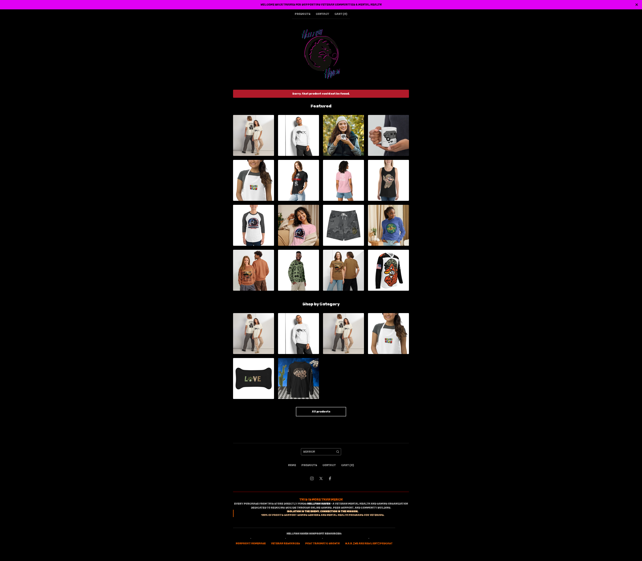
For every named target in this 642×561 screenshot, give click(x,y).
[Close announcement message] (636, 4)
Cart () (341, 14)
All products (321, 411)
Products (302, 14)
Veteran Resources (285, 543)
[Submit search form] (338, 452)
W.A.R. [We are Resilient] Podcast (369, 543)
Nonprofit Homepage (251, 543)
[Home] (321, 54)
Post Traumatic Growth (322, 543)
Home (292, 465)
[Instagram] (311, 478)
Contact (322, 14)
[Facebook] (330, 478)
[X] (321, 478)
